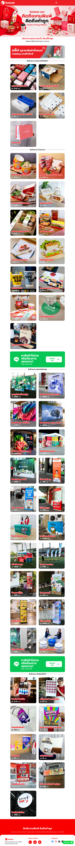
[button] (56, 2)
